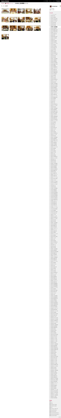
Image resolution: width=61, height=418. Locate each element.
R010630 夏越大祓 (54, 305)
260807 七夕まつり (54, 174)
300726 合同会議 (54, 279)
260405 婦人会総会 (54, 164)
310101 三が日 (53, 293)
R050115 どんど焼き (54, 393)
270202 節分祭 (53, 186)
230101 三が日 (53, 76)
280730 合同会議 (54, 226)
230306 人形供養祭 (54, 83)
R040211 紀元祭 (53, 367)
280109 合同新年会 (54, 217)
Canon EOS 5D (53, 411)
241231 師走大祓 (54, 127)
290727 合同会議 (54, 254)
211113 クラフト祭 (54, 43)
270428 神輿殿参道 (54, 193)
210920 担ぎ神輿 (54, 40)
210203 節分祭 (53, 24)
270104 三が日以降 (54, 181)
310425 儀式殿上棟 (54, 298)
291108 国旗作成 (54, 259)
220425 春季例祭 (54, 61)
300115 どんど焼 (54, 273)
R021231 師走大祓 (54, 335)
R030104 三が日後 (54, 339)
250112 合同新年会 (54, 133)
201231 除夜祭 (53, 17)
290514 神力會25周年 (54, 251)
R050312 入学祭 (53, 396)
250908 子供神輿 (54, 144)
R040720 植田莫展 (54, 381)
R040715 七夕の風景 (54, 378)
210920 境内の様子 (54, 36)
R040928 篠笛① (53, 386)
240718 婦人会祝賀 (54, 112)
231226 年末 (53, 101)
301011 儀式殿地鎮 (54, 284)
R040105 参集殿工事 (54, 364)
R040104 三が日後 (54, 363)
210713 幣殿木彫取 (54, 31)
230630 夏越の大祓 (54, 90)
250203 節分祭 (53, 135)
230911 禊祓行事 (54, 94)
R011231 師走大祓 (54, 315)
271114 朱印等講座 (54, 208)
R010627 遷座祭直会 (54, 304)
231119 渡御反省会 (54, 97)
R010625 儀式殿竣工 (54, 302)
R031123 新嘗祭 (53, 355)
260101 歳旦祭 (53, 155)
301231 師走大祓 (54, 291)
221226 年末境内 (54, 73)
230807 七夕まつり (54, 93)
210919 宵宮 (53, 35)
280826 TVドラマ (54, 229)
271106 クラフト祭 (54, 207)
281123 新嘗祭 (53, 235)
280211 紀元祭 (53, 221)
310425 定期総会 (54, 299)
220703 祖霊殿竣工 (54, 66)
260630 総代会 (53, 171)
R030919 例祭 (53, 353)
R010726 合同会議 (54, 306)
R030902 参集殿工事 (54, 349)
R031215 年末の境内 (54, 356)
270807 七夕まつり (54, 200)
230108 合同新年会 (54, 79)
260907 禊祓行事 (54, 175)
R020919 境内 (53, 328)
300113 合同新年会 (54, 272)
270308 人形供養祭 (54, 188)
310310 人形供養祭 (54, 295)
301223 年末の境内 (54, 290)
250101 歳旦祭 (53, 131)
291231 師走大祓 (54, 266)
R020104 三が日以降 (54, 319)
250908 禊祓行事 (54, 145)
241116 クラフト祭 (54, 120)
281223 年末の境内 (54, 236)
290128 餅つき (53, 244)
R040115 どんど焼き (54, 366)
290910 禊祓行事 (54, 258)
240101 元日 (53, 102)
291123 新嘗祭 (53, 262)
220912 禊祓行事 (54, 69)
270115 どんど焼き (54, 184)
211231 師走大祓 (54, 47)
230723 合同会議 (54, 91)
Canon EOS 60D (54, 415)
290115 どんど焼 (54, 243)
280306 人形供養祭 (54, 222)
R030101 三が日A (54, 337)
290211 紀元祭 (53, 247)
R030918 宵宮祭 (53, 352)
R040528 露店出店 (54, 375)
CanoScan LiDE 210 (54, 408)
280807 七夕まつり (54, 228)
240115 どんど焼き (54, 105)
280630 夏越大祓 (54, 225)
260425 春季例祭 (54, 166)
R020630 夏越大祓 (54, 327)
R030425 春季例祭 (54, 345)
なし (51, 401)
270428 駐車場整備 (54, 195)
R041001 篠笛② (53, 388)
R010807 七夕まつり (54, 308)
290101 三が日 (53, 237)
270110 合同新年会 (54, 182)
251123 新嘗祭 (53, 148)
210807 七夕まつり (54, 32)
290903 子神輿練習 (54, 257)
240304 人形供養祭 (54, 108)
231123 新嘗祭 (53, 98)
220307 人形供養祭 (54, 58)
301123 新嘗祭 (53, 288)
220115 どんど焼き (54, 54)
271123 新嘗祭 (53, 210)
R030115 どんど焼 (54, 341)
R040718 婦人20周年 (54, 379)
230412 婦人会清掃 (54, 84)
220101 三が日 (53, 50)
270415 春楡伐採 (54, 189)
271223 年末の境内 (54, 211)
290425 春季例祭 (54, 250)
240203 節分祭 (53, 106)
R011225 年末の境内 (54, 313)
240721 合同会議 (54, 113)
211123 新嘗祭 (53, 44)
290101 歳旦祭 (53, 240)
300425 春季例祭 (54, 276)
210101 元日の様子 (54, 18)
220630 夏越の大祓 (54, 64)
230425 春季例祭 (54, 87)
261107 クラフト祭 (54, 177)
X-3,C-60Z (52, 9)
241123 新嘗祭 (53, 122)
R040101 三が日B (54, 360)
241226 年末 (53, 126)
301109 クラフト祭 (54, 287)
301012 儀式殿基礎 (54, 286)
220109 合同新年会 (54, 53)
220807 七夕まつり (54, 68)
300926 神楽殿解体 (54, 283)
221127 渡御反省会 (54, 72)
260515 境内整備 (54, 167)
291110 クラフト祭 (54, 261)
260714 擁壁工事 (54, 173)
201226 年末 (53, 15)
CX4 (51, 407)
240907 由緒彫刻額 (54, 116)
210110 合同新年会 (54, 19)
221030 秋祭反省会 (54, 71)
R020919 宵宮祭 (53, 330)
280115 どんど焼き (54, 218)
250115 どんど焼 (54, 134)
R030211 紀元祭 (53, 342)
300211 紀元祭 (53, 275)
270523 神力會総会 (54, 197)
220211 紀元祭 (53, 57)
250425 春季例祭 (54, 138)
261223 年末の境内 (54, 178)
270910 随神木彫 (54, 203)
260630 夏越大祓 (54, 170)
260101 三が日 (53, 152)
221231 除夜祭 (53, 75)
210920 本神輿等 (54, 42)
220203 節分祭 (53, 55)
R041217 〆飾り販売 (54, 392)
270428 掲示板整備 (54, 192)
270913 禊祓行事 (54, 204)
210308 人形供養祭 (54, 26)
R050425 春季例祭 (54, 397)
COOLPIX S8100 (54, 404)
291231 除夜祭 (53, 268)
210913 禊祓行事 (54, 33)
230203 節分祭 (53, 82)
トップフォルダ (53, 14)
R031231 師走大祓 (54, 357)
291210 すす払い (54, 264)
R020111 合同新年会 (54, 320)
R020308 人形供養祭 (54, 324)
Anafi (52, 403)
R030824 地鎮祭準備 (54, 348)
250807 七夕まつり (54, 141)
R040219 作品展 (53, 368)
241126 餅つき (53, 123)
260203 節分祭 (53, 160)
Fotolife (2, 3)
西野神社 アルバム (9, 3)
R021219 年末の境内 (54, 334)
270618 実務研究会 (54, 199)
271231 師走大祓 (54, 213)
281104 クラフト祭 (54, 233)
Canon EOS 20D (54, 410)
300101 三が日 (53, 269)
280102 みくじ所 (54, 215)
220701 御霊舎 (53, 65)
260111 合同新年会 (54, 156)
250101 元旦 (53, 130)
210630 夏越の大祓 (54, 29)
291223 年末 (53, 265)
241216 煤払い (53, 124)
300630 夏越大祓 (54, 277)
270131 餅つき (53, 185)
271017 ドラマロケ (54, 206)
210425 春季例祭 (54, 28)
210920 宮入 (53, 39)
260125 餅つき (53, 159)
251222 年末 (53, 149)
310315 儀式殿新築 (54, 297)
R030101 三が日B (54, 338)
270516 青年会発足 (54, 196)
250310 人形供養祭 (54, 137)
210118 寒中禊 (53, 22)
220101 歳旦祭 (53, 51)
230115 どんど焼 (54, 80)
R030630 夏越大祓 (54, 346)
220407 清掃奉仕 (54, 60)
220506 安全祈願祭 (54, 62)
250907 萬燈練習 (54, 142)
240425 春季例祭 (54, 109)
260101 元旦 (53, 153)
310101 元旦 (53, 294)
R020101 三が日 (53, 316)
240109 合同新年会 (54, 104)
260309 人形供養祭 (54, 163)
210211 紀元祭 (53, 25)
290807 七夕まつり (54, 255)
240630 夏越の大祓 (54, 111)
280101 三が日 (53, 214)
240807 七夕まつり (54, 115)
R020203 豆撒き (53, 323)
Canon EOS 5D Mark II (55, 412)
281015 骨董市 (53, 232)
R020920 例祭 (53, 331)
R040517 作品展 (53, 374)
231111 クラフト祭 (54, 95)
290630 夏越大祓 (54, 253)
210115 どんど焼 (54, 21)
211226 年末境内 (54, 46)
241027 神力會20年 (54, 119)
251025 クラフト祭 (54, 146)
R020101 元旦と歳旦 (54, 317)
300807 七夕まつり (54, 280)
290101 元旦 (53, 239)
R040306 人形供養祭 (54, 370)
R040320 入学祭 (53, 371)
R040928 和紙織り (54, 385)
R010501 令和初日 (54, 301)
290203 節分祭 (53, 246)
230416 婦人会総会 (54, 86)
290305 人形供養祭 (54, 248)
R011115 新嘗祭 (53, 312)
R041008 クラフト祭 (54, 389)
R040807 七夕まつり (54, 382)
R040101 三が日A (54, 359)
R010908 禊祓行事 (54, 309)
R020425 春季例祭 (54, 326)
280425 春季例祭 (54, 224)
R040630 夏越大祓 (54, 377)
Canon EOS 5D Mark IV (55, 414)
